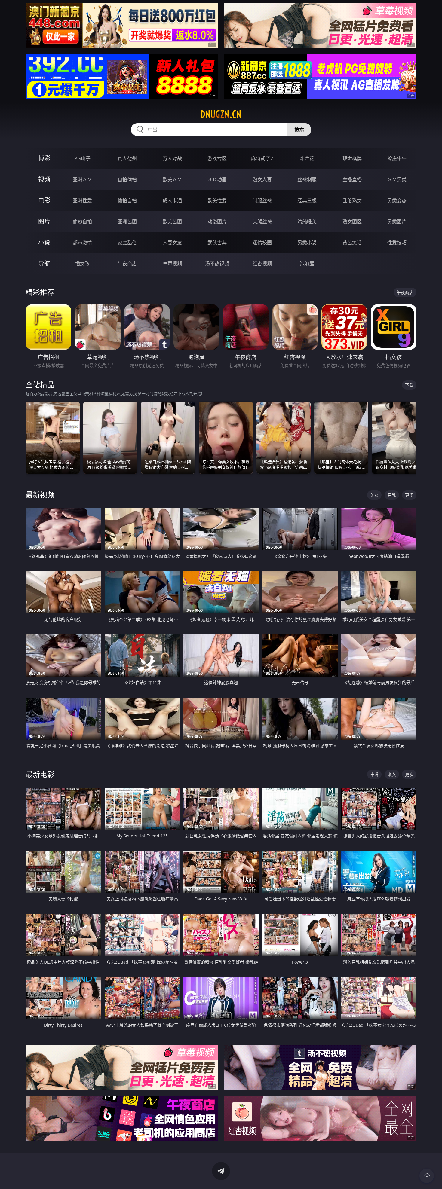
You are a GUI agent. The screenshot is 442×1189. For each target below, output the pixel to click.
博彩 (44, 158)
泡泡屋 (307, 263)
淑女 (392, 774)
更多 (409, 495)
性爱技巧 (397, 242)
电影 (44, 200)
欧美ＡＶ (172, 179)
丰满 (374, 774)
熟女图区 (352, 221)
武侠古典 (217, 242)
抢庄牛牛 (397, 158)
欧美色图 (172, 221)
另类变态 (397, 200)
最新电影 (40, 774)
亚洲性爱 (82, 200)
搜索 (299, 129)
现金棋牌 (352, 158)
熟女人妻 (262, 179)
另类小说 (307, 242)
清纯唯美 (307, 221)
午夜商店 (127, 263)
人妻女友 (172, 242)
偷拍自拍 (127, 200)
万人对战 (172, 158)
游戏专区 (217, 158)
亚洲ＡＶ (82, 179)
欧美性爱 (217, 200)
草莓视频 (172, 263)
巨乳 (392, 495)
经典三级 (307, 200)
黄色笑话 (352, 242)
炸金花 (307, 158)
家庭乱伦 (127, 242)
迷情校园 (262, 242)
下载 (409, 385)
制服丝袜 (262, 200)
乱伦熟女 (352, 200)
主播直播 (352, 179)
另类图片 (397, 221)
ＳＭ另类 (397, 179)
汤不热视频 (217, 263)
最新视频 (40, 495)
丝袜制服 (307, 179)
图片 (44, 221)
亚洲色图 (127, 221)
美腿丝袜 (262, 221)
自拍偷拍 (127, 179)
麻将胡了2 (262, 158)
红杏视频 (262, 263)
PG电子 (82, 158)
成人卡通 (172, 200)
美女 (374, 495)
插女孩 (82, 263)
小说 (44, 242)
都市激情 (82, 242)
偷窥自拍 (82, 221)
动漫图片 (217, 221)
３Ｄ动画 (217, 179)
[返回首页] (426, 1176)
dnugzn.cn (221, 114)
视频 (44, 179)
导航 (44, 263)
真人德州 (127, 158)
